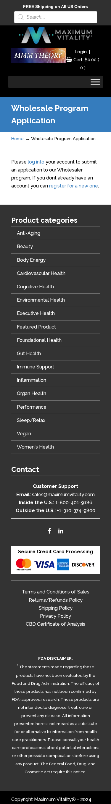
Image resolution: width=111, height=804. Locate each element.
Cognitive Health (35, 286)
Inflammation (31, 380)
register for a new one (73, 186)
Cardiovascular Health (41, 273)
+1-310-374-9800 (76, 510)
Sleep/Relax (31, 420)
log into (36, 162)
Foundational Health (39, 340)
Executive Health (36, 313)
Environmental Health (41, 300)
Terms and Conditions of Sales (55, 592)
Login (81, 51)
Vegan (24, 433)
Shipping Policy (56, 608)
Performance (31, 407)
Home (17, 138)
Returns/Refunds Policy (56, 600)
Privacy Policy (55, 616)
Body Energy (31, 260)
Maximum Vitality (55, 35)
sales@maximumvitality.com (63, 494)
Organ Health (31, 393)
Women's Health (35, 447)
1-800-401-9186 (73, 502)
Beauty (25, 246)
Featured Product (36, 327)
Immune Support (35, 367)
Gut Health (29, 353)
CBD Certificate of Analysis (55, 624)
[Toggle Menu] (95, 82)
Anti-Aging (28, 233)
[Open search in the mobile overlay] (55, 17)
